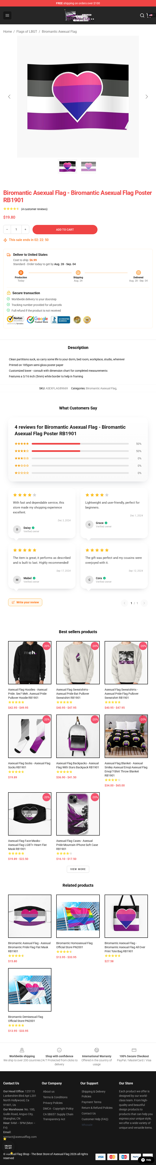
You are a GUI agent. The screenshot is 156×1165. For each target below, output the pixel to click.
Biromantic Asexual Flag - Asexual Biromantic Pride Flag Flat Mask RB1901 (29, 947)
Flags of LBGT (26, 31)
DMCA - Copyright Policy (58, 1108)
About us (48, 1091)
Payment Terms (91, 1102)
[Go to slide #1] (67, 166)
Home (7, 31)
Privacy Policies (53, 1103)
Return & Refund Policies (97, 1107)
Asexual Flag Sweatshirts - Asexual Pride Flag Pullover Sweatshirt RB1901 (122, 693)
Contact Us (89, 1113)
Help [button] (148, 1160)
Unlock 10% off (8, 1147)
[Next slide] (146, 96)
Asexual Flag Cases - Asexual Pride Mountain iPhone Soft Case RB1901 (77, 845)
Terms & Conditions (55, 1097)
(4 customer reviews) (34, 209)
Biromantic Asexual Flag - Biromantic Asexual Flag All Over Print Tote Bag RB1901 (125, 947)
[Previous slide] (9, 96)
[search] (142, 15)
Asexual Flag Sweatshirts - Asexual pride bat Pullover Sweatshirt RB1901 (72, 693)
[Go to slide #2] (88, 166)
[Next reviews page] (144, 603)
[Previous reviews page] (124, 603)
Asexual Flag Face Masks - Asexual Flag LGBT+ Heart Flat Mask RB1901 (27, 845)
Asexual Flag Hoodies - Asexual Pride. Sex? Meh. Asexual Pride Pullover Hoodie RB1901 (27, 693)
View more (78, 869)
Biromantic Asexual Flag (59, 31)
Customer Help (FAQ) (95, 1119)
